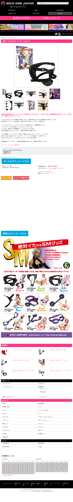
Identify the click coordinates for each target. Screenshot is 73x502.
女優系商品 (41, 386)
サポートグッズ (42, 420)
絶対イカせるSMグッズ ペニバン (59, 360)
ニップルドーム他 (43, 410)
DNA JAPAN (6, 446)
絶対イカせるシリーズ (9, 396)
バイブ (40, 413)
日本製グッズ (41, 433)
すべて (40, 406)
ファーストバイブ (43, 396)
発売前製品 (41, 403)
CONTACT (36, 13)
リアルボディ (41, 383)
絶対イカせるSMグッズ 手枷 (58, 349)
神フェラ (42, 388)
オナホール (5, 416)
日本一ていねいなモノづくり (18, 6)
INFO (36, 10)
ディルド (40, 426)
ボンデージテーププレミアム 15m (22, 349)
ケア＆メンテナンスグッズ (45, 416)
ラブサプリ (5, 426)
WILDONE (41, 443)
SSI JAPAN (6, 443)
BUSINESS (60, 10)
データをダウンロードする (16, 161)
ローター (4, 413)
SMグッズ (40, 430)
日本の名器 (43, 391)
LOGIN (60, 13)
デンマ (4, 410)
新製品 (4, 403)
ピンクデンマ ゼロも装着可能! (10, 145)
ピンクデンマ (6, 383)
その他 (4, 433)
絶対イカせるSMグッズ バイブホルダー (61, 370)
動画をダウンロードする (14, 233)
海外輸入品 (5, 437)
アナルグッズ (6, 430)
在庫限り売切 (6, 406)
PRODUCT (12, 10)
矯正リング (5, 423)
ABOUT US (12, 13)
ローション (41, 423)
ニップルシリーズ (7, 386)
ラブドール (5, 420)
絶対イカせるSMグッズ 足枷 (20, 360)
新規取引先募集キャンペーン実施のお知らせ (36, 18)
